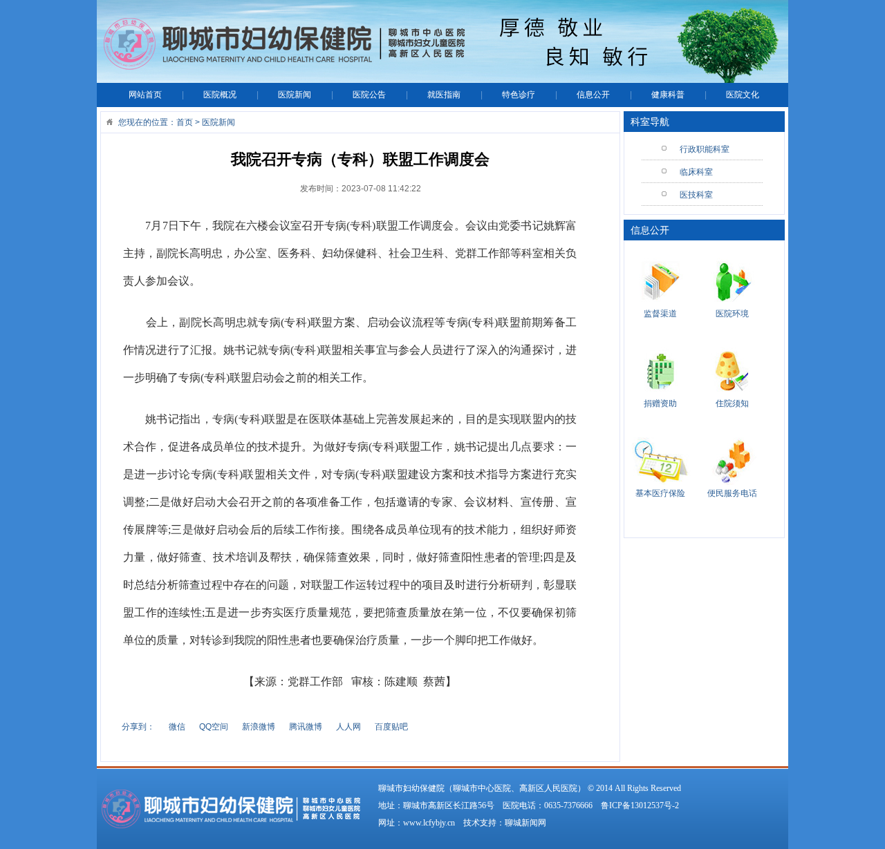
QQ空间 (213, 727)
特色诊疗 (518, 94)
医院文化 (742, 94)
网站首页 (145, 94)
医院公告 (369, 94)
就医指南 (443, 94)
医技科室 (696, 195)
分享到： (138, 727)
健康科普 (667, 94)
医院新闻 (294, 94)
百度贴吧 (391, 727)
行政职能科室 (704, 149)
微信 (177, 727)
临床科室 (696, 172)
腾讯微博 (305, 727)
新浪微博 (258, 727)
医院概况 (219, 94)
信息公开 (593, 94)
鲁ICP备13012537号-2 (640, 805)
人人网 (348, 727)
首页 (184, 122)
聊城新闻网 (525, 823)
